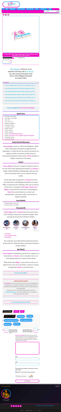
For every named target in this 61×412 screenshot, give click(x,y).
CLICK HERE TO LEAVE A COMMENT (20, 272)
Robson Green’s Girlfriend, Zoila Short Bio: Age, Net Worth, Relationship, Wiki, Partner (13, 331)
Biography (12, 9)
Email (16, 361)
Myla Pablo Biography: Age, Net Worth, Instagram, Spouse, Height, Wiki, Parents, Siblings (28, 330)
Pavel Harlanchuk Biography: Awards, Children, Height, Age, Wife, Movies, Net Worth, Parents (20, 91)
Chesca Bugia (14, 69)
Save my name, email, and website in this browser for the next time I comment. (26, 369)
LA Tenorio (29, 71)
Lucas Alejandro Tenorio (26, 320)
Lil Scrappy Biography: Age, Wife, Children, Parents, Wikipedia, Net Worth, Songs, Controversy (20, 97)
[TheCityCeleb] (3, 9)
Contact (39, 410)
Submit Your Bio (21, 9)
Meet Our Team (30, 9)
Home (7, 9)
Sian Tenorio (16, 324)
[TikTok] (21, 406)
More (50, 9)
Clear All (57, 386)
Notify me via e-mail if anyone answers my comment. (25, 372)
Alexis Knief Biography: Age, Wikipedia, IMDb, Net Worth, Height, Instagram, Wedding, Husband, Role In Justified (20, 94)
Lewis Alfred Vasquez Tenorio (11, 320)
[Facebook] (11, 406)
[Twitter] (14, 406)
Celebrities (16, 311)
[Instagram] (18, 406)
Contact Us (43, 9)
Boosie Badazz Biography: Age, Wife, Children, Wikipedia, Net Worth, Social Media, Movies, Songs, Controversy (20, 88)
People (22, 311)
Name (16, 356)
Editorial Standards (29, 410)
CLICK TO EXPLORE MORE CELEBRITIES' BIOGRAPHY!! (20, 302)
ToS (35, 410)
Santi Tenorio (7, 324)
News (37, 9)
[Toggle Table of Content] (9, 62)
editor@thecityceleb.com (10, 292)
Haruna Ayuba (21, 57)
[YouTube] (16, 406)
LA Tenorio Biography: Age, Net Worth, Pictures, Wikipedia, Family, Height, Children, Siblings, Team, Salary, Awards (20, 85)
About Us (22, 410)
